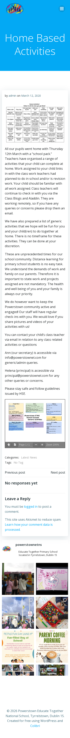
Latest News (29, 457)
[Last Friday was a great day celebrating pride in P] (18, 613)
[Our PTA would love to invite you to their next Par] (52, 647)
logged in (31, 506)
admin (12, 95)
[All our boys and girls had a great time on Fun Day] (18, 579)
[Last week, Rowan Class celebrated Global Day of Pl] (52, 613)
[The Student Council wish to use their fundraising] (18, 647)
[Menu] (62, 8)
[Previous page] (9, 445)
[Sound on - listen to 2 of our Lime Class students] (52, 579)
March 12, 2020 (31, 95)
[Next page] (15, 445)
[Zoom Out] (36, 445)
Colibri (35, 726)
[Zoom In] (42, 445)
